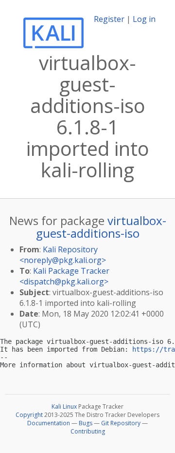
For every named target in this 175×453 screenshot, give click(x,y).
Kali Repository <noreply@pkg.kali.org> (62, 254)
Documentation (48, 423)
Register (109, 19)
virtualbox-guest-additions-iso (101, 226)
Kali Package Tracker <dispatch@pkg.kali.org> (64, 276)
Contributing (87, 431)
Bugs (85, 423)
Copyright (29, 415)
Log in (144, 19)
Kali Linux (64, 406)
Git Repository (120, 423)
